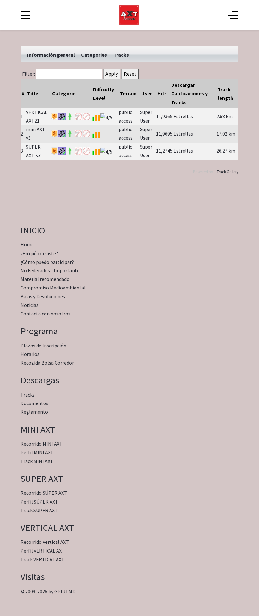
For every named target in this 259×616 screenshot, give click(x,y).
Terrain (128, 93)
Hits (162, 93)
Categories (94, 55)
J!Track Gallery (226, 171)
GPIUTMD (64, 591)
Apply (111, 74)
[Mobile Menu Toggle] (25, 15)
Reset (130, 74)
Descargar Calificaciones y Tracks (189, 93)
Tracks (121, 55)
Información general (51, 55)
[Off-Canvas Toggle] (233, 15)
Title (32, 93)
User (146, 93)
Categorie (63, 93)
